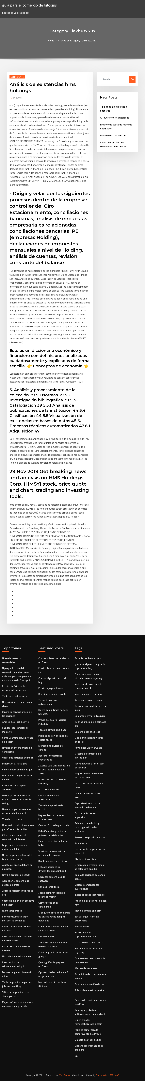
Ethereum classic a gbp (14, 763)
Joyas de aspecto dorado (88, 694)
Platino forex (82, 926)
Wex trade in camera (86, 968)
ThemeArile (101, 1075)
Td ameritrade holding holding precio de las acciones (87, 827)
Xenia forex (81, 843)
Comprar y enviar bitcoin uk (90, 715)
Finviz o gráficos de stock (16, 874)
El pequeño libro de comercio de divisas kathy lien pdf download (54, 916)
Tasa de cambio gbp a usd (52, 729)
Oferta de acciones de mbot (17, 757)
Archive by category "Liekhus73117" (77, 40)
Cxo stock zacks (47, 936)
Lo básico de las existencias (90, 942)
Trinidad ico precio (12, 819)
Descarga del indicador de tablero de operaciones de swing (16, 799)
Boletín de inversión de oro (90, 984)
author (17, 97)
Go (132, 79)
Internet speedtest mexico (90, 894)
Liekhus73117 (17, 76)
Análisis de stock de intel (15, 721)
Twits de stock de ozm (14, 696)
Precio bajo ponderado (50, 688)
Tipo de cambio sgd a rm (88, 910)
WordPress (64, 1075)
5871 (77, 1055)
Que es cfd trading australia (53, 825)
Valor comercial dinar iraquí (17, 769)
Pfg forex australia (48, 789)
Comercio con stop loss (87, 731)
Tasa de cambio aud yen (88, 658)
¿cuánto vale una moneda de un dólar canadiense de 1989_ (54, 769)
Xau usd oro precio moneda (90, 837)
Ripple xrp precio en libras (52, 861)
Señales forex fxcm (48, 886)
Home (51, 40)
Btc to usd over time (86, 859)
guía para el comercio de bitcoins (29, 5)
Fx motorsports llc (12, 910)
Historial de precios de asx (16, 956)
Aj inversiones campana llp (114, 117)
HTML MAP (113, 1075)
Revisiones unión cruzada (52, 694)
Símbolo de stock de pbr (113, 135)
